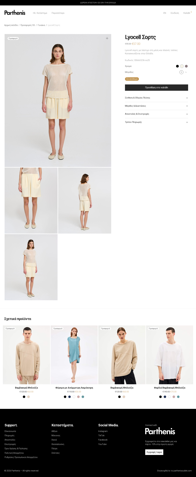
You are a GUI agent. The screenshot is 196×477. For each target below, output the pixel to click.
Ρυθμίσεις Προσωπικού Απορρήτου (21, 457)
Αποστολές (10, 440)
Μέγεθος (129, 72)
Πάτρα (54, 448)
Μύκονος (56, 435)
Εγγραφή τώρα (154, 452)
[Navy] (69, 397)
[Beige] (28, 397)
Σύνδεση (175, 13)
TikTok (101, 435)
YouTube (102, 444)
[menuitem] (164, 13)
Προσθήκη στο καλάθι (156, 87)
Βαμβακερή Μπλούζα (26, 387)
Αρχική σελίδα (11, 25)
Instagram (103, 431)
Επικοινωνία (10, 431)
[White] (74, 397)
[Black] (24, 397)
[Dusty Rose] (78, 397)
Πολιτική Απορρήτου (14, 453)
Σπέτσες (56, 453)
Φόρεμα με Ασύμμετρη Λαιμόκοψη (74, 387)
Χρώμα (128, 66)
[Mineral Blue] (83, 397)
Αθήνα (54, 431)
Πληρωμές (9, 435)
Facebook (102, 440)
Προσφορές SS (28, 25)
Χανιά (54, 440)
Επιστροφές (10, 444)
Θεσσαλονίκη (58, 444)
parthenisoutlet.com (182, 471)
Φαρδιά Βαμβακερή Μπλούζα (169, 387)
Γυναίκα (41, 25)
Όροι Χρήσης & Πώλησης (16, 448)
